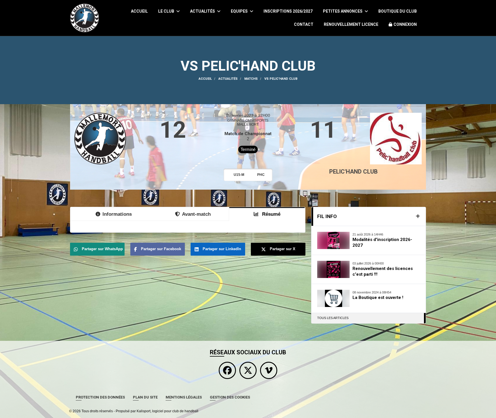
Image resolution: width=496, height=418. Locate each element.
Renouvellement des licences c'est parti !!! (382, 271)
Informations (117, 214)
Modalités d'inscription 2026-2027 (382, 242)
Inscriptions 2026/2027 (288, 11)
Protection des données (100, 397)
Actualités (203, 11)
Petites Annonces (343, 11)
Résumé (270, 214)
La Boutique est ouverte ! (377, 297)
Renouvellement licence (351, 24)
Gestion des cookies (230, 397)
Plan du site (145, 397)
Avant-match (196, 214)
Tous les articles (332, 318)
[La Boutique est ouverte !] (333, 298)
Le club (166, 11)
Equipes (240, 11)
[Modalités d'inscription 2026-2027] (333, 240)
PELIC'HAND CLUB (353, 171)
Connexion (405, 24)
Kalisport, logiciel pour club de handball (167, 411)
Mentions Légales (184, 397)
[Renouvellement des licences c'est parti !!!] (333, 269)
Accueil (139, 11)
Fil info (327, 216)
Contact (303, 24)
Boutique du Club (397, 11)
